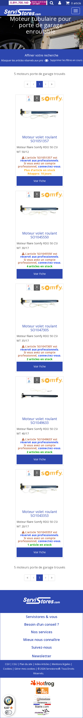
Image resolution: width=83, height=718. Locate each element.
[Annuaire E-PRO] (42, 690)
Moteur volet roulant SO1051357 (39, 139)
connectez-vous (49, 166)
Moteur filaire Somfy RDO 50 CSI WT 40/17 (37, 431)
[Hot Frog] (43, 683)
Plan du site (26, 664)
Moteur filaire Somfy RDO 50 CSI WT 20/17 (37, 524)
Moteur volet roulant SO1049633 (39, 420)
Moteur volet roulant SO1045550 (39, 235)
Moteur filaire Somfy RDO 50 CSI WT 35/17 (37, 338)
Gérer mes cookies (24, 668)
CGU (14, 664)
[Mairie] (42, 704)
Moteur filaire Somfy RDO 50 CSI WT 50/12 (37, 149)
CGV (7, 664)
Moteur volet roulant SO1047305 (39, 328)
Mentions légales (61, 664)
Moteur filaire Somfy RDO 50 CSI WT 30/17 (37, 245)
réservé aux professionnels (39, 160)
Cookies (7, 668)
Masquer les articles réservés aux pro (22, 60)
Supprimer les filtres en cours (66, 60)
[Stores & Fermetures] (42, 697)
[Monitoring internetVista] (42, 711)
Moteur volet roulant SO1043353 (39, 513)
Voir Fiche (40, 181)
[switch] (8, 712)
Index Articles (42, 664)
